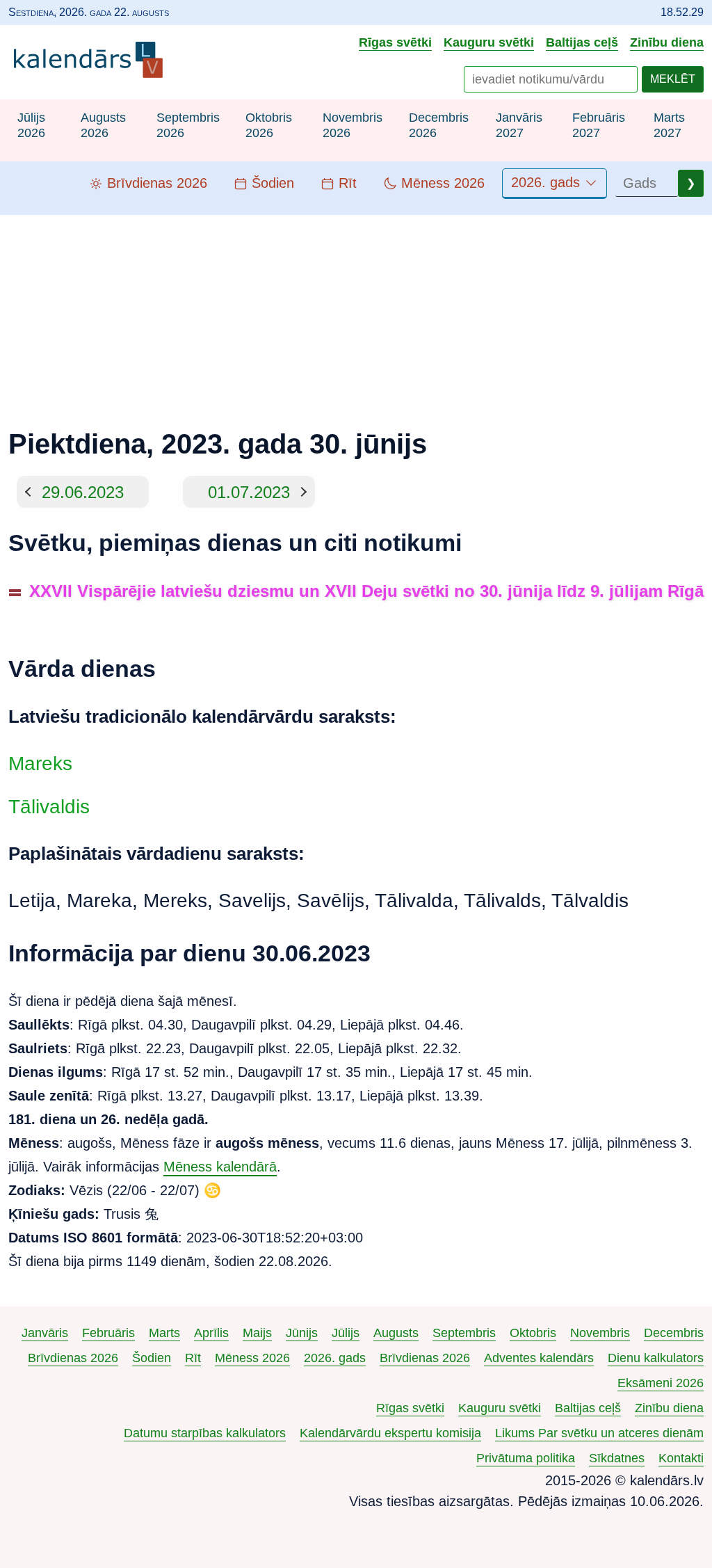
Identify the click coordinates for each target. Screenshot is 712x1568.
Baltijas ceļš (582, 42)
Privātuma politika (525, 1458)
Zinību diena (667, 42)
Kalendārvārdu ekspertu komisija (390, 1433)
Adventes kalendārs (539, 1358)
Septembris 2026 (188, 125)
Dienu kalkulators (656, 1358)
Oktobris (533, 1333)
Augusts (396, 1333)
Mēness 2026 (252, 1358)
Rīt (193, 1358)
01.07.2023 (249, 491)
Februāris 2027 (598, 125)
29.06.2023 (83, 491)
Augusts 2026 (103, 125)
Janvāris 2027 (519, 125)
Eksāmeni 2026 (660, 1383)
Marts (164, 1333)
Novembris (600, 1333)
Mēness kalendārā (220, 1166)
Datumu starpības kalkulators (205, 1433)
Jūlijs (345, 1333)
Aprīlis (211, 1333)
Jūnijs (302, 1333)
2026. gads (547, 182)
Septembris (464, 1333)
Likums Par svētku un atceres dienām (599, 1433)
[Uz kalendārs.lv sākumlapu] (91, 62)
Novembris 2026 (352, 125)
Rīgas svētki (395, 42)
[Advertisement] (356, 312)
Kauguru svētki (489, 42)
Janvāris (45, 1333)
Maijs (257, 1333)
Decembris (674, 1333)
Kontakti (681, 1458)
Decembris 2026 (439, 125)
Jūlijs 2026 (31, 125)
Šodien (151, 1358)
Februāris (108, 1333)
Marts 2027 (669, 125)
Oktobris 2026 (268, 125)
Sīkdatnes (617, 1458)
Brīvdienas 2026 (73, 1358)
